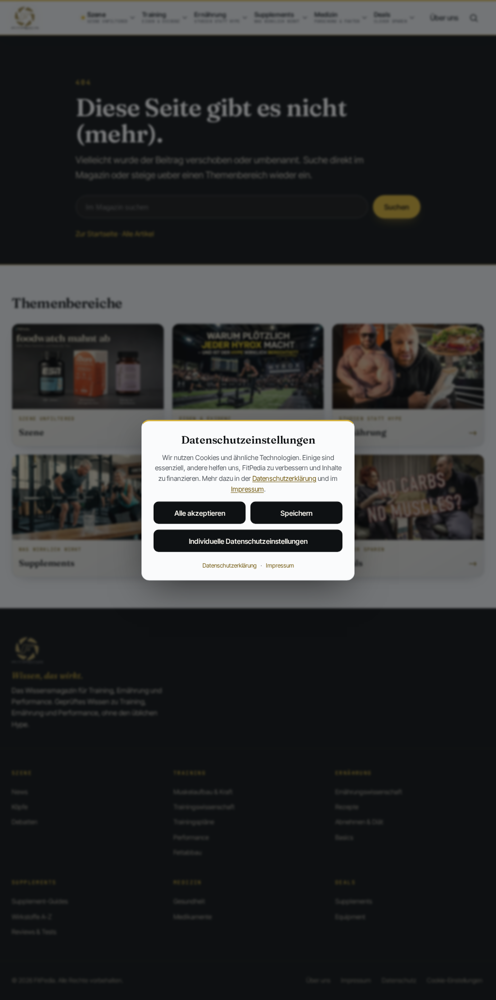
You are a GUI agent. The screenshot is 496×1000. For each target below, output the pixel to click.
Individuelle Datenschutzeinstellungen (248, 541)
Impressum (247, 488)
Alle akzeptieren (199, 513)
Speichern (296, 513)
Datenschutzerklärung (284, 478)
